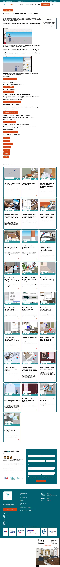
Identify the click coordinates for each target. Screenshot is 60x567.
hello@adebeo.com (6, 502)
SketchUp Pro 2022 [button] (8, 86)
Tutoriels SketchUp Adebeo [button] (10, 78)
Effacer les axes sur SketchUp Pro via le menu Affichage (49, 23)
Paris (42, 493)
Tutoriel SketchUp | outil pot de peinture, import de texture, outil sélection (47, 216)
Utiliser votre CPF (23, 496)
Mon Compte (22, 506)
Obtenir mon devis (41, 480)
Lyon (48, 493)
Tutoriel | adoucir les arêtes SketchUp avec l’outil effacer (28, 247)
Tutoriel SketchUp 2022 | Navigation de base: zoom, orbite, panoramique (30, 279)
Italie (41, 500)
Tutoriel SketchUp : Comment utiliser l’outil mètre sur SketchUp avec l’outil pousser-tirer (29, 370)
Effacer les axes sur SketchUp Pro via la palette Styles (49, 26)
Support (51, 1)
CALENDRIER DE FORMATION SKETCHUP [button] (12, 102)
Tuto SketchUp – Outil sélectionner (28, 184)
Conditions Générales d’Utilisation (26, 510)
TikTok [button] (6, 156)
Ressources (22, 500)
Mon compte (45, 1)
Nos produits (37, 4)
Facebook (7, 513)
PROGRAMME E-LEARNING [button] (10, 121)
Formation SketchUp (23, 493)
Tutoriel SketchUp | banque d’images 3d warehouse (28, 309)
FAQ (56, 1)
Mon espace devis (23, 504)
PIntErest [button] (6, 150)
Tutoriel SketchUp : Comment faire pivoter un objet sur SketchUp (11, 247)
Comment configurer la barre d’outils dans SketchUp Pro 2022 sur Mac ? (47, 185)
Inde (48, 498)
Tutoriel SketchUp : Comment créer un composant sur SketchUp (11, 339)
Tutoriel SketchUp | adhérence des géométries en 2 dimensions (12, 400)
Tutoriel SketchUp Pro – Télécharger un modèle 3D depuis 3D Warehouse (29, 216)
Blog (6, 524)
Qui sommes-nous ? (23, 497)
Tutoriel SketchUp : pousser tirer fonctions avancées (10, 369)
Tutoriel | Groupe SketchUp (30, 337)
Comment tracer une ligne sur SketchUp (12, 184)
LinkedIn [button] (6, 153)
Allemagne (49, 500)
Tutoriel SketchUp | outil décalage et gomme (47, 368)
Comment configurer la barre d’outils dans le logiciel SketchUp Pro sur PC (11, 217)
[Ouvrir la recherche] (52, 4)
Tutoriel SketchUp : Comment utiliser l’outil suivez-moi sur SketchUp (47, 279)
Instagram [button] (7, 147)
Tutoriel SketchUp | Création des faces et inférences (28, 400)
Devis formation (46, 4)
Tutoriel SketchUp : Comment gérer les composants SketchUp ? (47, 309)
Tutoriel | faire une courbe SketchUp (47, 399)
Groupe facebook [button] (8, 144)
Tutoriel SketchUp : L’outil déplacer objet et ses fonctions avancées (47, 339)
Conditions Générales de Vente (25, 507)
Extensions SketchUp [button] (9, 91)
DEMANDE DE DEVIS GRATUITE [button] (10, 112)
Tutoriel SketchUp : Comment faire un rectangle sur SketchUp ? (11, 279)
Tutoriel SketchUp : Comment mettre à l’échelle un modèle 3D (10, 309)
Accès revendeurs (23, 503)
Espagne (42, 498)
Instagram (7, 522)
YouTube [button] (6, 137)
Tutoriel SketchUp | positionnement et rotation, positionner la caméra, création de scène (46, 249)
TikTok (6, 520)
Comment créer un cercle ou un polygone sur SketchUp (11, 430)
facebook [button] (7, 140)
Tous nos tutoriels (8, 10)
